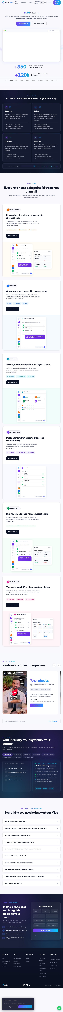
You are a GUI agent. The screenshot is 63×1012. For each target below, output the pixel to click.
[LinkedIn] (27, 985)
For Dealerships (43, 976)
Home (11, 2)
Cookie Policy (53, 968)
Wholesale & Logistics (49, 754)
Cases (28, 961)
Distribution (37, 754)
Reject (10, 1007)
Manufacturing (8, 754)
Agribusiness (18, 757)
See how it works (39, 23)
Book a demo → (23, 23)
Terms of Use (53, 962)
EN (45, 2)
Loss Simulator (17, 966)
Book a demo (11, 235)
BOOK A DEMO (57, 2)
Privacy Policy (53, 965)
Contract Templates (55, 959)
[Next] (59, 665)
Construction (8, 757)
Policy (27, 1003)
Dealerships (18, 754)
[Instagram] (24, 985)
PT (42, 2)
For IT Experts (42, 973)
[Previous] (54, 665)
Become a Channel (37, 2)
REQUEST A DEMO (45, 930)
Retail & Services (29, 757)
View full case (35, 705)
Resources (23, 2)
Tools (30, 2)
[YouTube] (29, 985)
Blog (27, 958)
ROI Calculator (17, 958)
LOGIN (49, 2)
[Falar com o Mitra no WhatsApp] (59, 1008)
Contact (4, 966)
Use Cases (16, 2)
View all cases (53, 721)
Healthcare (27, 754)
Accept (25, 1007)
